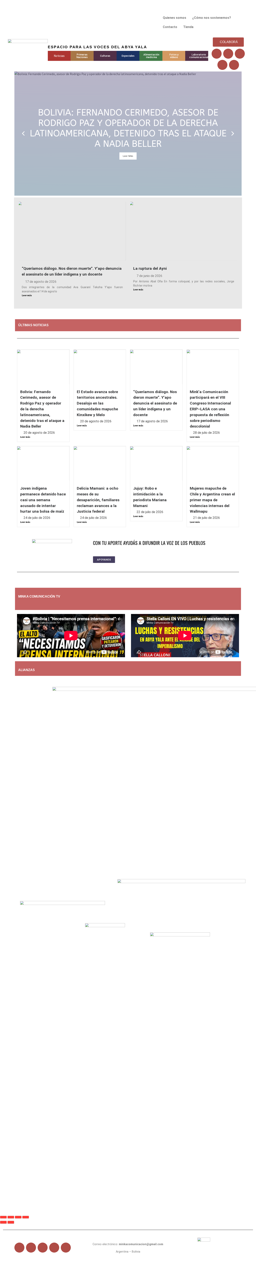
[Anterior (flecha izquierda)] (3, 1222)
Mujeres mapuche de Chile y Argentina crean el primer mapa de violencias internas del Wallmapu (212, 500)
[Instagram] (222, 65)
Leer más (27, 295)
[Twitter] (228, 54)
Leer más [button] (128, 156)
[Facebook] (217, 54)
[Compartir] (18, 1217)
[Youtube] (240, 54)
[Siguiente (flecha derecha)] (10, 1222)
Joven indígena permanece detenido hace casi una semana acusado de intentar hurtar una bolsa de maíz (43, 500)
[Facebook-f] (19, 1248)
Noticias (59, 55)
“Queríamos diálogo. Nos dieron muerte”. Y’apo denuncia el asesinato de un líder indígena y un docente (155, 403)
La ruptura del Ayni (150, 268)
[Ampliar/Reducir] (3, 1217)
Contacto (170, 27)
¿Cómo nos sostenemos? (211, 18)
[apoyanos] (43, 604)
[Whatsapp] (234, 65)
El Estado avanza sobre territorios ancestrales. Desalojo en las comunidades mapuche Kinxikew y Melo (97, 403)
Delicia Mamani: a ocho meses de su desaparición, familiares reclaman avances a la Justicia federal (98, 500)
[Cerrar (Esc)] (25, 1217)
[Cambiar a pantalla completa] (10, 1217)
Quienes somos (174, 18)
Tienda (188, 27)
